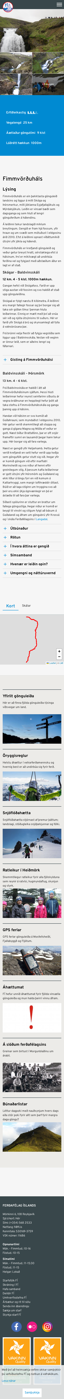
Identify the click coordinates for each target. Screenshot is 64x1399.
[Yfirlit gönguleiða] (32, 716)
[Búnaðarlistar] (32, 1124)
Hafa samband (11, 1289)
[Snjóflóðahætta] (32, 832)
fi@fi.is (18, 1227)
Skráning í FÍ (10, 1285)
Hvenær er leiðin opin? (29, 564)
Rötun (15, 537)
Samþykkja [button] (32, 1393)
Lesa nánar (9, 1381)
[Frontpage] (8, 7)
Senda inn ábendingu (16, 1306)
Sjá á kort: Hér (11, 1218)
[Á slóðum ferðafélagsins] (32, 1065)
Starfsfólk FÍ (10, 1280)
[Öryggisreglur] (32, 775)
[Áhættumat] (32, 1007)
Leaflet (52, 662)
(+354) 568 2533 (20, 1223)
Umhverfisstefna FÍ (14, 1298)
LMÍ (61, 662)
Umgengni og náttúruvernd (33, 573)
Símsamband (21, 555)
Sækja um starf (12, 1310)
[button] (59, 651)
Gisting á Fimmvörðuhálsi (31, 360)
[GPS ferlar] (32, 949)
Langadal (41, 519)
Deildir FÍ (8, 1293)
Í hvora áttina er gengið (29, 546)
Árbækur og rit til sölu (16, 1302)
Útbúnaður (19, 528)
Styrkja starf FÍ (12, 1315)
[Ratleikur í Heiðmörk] (32, 891)
